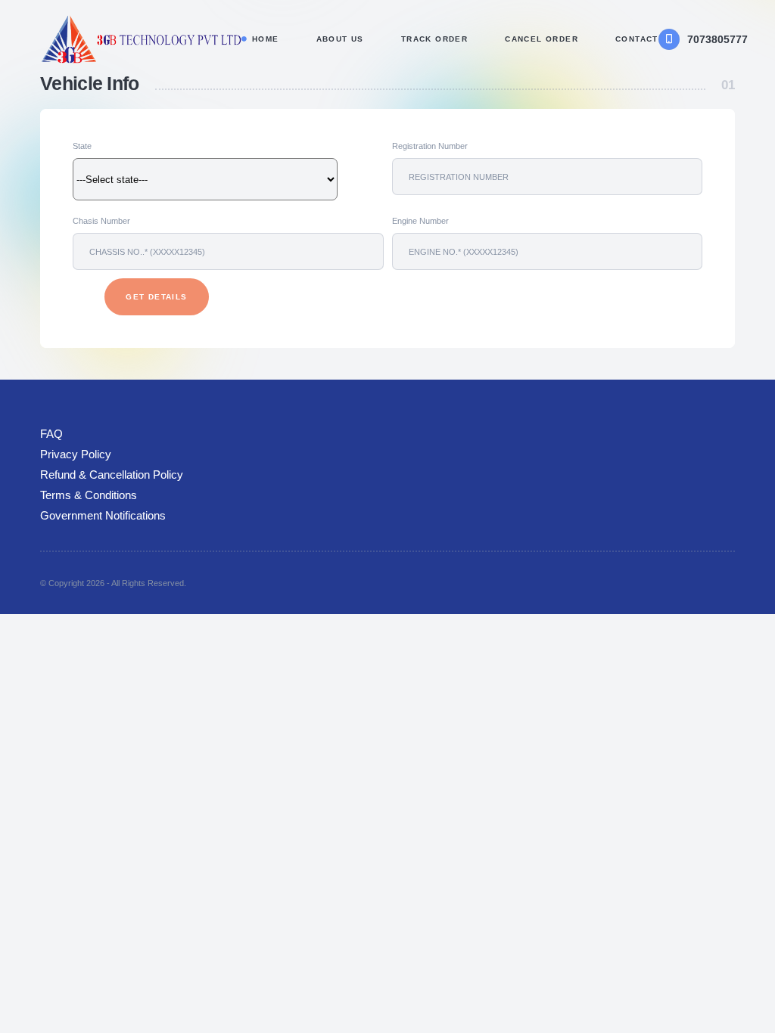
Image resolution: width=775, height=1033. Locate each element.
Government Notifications (103, 485)
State (82, 145)
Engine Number (419, 220)
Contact (636, 39)
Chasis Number (101, 220)
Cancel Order (541, 39)
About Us (340, 39)
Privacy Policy (75, 446)
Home (265, 39)
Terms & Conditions (88, 472)
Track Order (434, 39)
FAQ (51, 433)
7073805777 (717, 39)
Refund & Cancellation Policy (111, 459)
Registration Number (429, 145)
